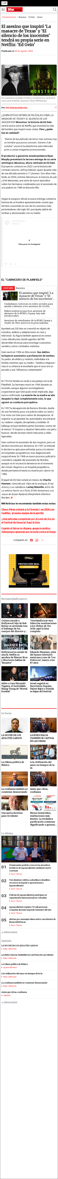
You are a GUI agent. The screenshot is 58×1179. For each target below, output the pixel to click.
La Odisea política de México (12, 763)
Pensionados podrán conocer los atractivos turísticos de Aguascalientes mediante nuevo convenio (30, 868)
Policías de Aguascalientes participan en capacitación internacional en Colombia (28, 896)
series (39, 17)
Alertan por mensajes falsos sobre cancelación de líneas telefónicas (32, 920)
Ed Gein (32, 17)
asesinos (22, 17)
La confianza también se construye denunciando (14, 790)
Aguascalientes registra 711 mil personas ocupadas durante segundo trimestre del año (30, 908)
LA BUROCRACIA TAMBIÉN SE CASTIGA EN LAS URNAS (42, 738)
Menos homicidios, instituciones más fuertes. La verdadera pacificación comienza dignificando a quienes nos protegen (42, 819)
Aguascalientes (10, 967)
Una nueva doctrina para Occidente (12, 814)
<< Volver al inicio (9, 932)
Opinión (6, 995)
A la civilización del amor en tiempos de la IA (42, 765)
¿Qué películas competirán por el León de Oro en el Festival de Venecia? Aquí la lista (28, 521)
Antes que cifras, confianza (39, 790)
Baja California (9, 949)
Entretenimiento (9, 17)
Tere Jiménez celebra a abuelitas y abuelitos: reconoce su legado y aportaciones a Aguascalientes (29, 883)
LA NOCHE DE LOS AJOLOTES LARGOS (11, 736)
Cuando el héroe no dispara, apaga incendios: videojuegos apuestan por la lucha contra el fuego (28, 530)
